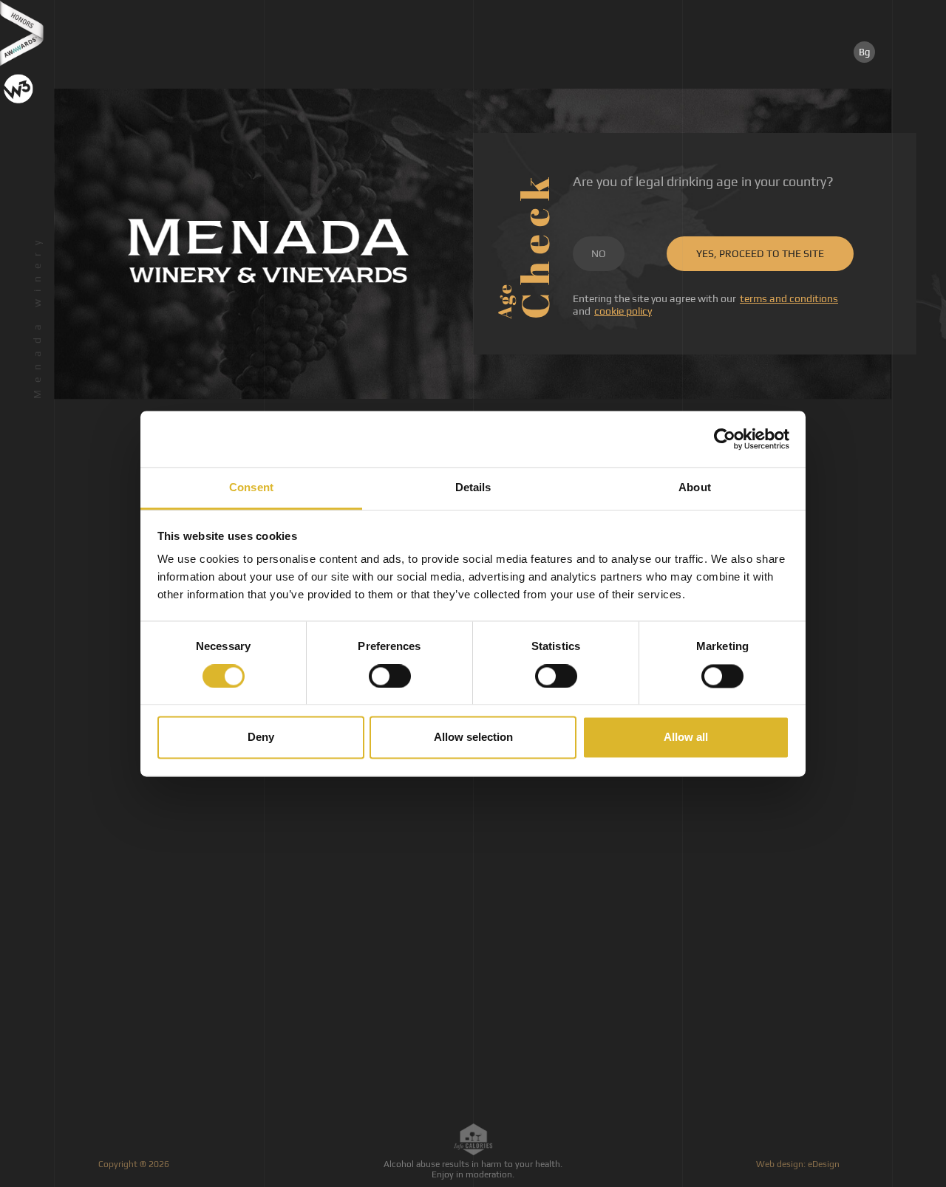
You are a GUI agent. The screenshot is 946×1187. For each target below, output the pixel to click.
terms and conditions (789, 298)
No (598, 253)
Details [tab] (473, 488)
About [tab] (694, 488)
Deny (261, 737)
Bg (864, 52)
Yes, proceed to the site (760, 253)
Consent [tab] (251, 488)
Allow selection (473, 737)
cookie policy (623, 311)
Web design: (798, 1164)
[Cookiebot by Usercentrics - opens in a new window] (724, 439)
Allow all (686, 737)
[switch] (390, 676)
